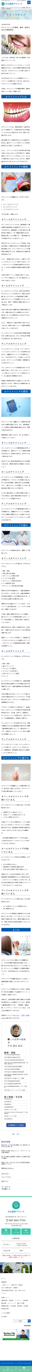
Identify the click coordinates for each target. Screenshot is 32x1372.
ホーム (3, 1278)
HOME (3, 7)
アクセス (3, 1293)
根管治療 (19, 1306)
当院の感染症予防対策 (7, 1290)
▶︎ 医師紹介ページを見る (16, 1125)
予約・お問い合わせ (20, 1290)
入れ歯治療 (13, 1306)
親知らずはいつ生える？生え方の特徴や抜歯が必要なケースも (15, 1163)
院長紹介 (20, 1285)
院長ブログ (4, 1181)
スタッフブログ (9, 7)
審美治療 (3, 1303)
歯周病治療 (4, 1300)
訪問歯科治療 (5, 1309)
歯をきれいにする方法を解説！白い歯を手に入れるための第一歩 (15, 1145)
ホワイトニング (11, 1303)
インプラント (18, 1300)
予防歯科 (11, 1300)
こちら (17, 1015)
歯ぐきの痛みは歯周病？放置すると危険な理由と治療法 (15, 1157)
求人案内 (4, 1316)
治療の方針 (14, 1285)
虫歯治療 (25, 1300)
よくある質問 (5, 1313)
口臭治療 (25, 1306)
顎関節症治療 (5, 1306)
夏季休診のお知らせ (7, 1168)
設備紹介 (15, 1288)
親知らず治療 (20, 1303)
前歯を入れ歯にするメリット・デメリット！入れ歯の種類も (15, 1151)
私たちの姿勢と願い (6, 1288)
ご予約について (5, 1285)
